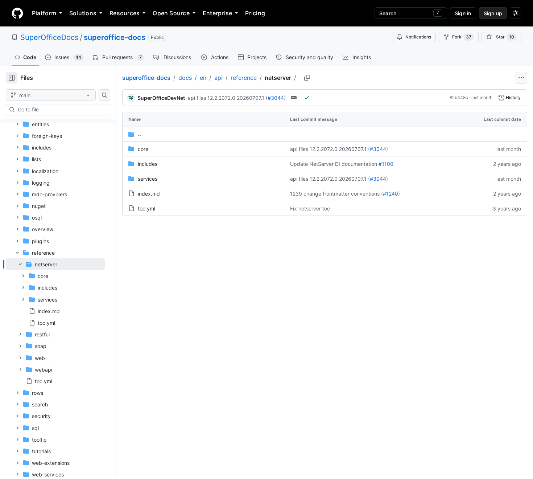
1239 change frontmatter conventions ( (336, 194)
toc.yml (146, 208)
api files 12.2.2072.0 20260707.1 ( (228, 98)
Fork (461, 37)
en (203, 77)
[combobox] (61, 109)
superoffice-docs (114, 37)
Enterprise (217, 13)
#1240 (390, 194)
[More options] (521, 77)
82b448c (459, 97)
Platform (44, 13)
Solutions (82, 13)
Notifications (418, 37)
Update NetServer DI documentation (333, 164)
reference (244, 77)
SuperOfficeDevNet (161, 98)
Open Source (171, 13)
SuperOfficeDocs (49, 37)
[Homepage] (17, 13)
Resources (125, 13)
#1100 (386, 164)
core (143, 149)
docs (185, 77)
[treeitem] (55, 293)
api (218, 77)
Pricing (255, 13)
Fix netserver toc (310, 208)
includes (147, 164)
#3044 (276, 98)
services (147, 179)
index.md (149, 194)
